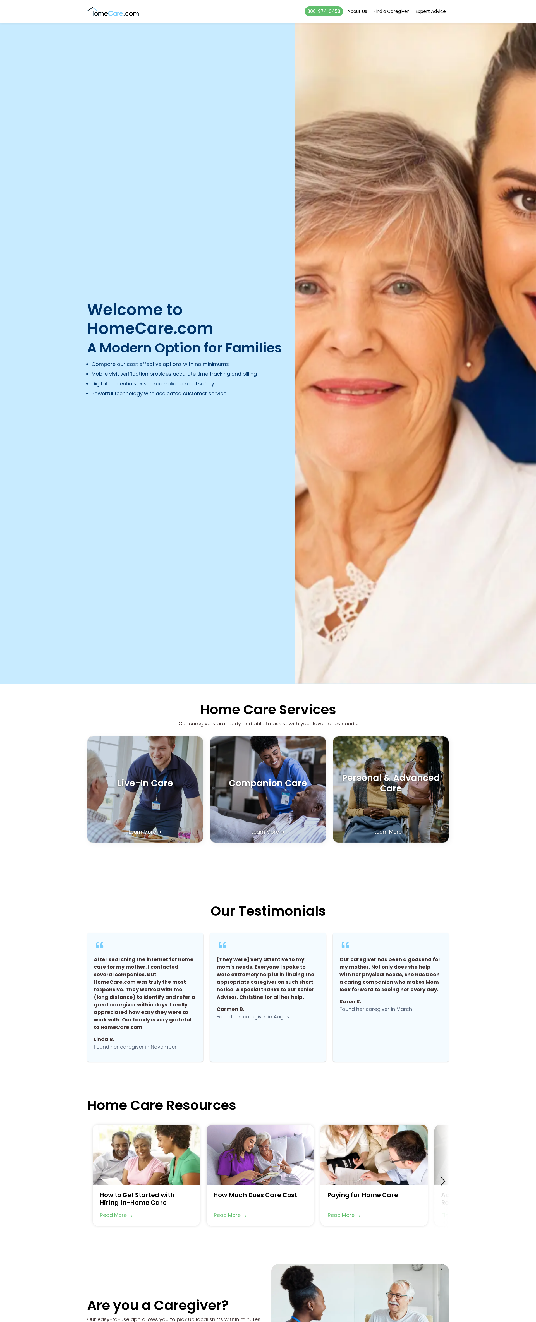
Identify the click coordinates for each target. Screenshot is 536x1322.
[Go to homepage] (113, 11)
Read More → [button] (116, 1214)
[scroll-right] (443, 1181)
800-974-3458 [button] (323, 11)
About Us (357, 11)
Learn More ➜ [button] (145, 831)
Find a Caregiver (391, 11)
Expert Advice (430, 11)
